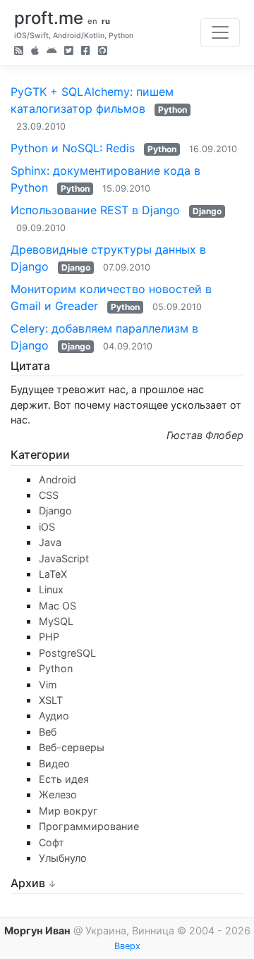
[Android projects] (51, 51)
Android (57, 479)
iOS (47, 527)
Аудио (54, 716)
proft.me (48, 18)
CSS (49, 495)
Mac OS (57, 606)
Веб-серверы (71, 747)
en (92, 21)
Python (172, 109)
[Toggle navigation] (220, 32)
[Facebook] (85, 51)
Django (207, 211)
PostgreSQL (67, 653)
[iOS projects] (35, 51)
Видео (54, 763)
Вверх (127, 946)
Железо (58, 794)
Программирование (89, 826)
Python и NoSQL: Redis (73, 148)
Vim (48, 685)
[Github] (102, 51)
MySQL (56, 621)
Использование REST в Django (95, 210)
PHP (49, 637)
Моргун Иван (37, 930)
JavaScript (64, 558)
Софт (51, 842)
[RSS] (18, 51)
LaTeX (53, 574)
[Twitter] (68, 51)
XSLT (51, 700)
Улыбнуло (63, 858)
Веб (47, 732)
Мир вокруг (68, 811)
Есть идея (64, 779)
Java (50, 542)
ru (106, 21)
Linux (51, 589)
